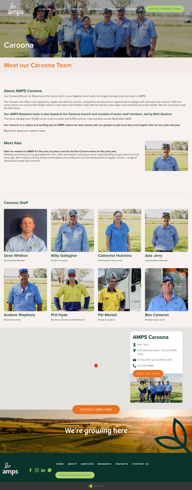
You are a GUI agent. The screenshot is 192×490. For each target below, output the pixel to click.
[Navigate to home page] (16, 9)
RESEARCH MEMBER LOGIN (164, 8)
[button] (47, 9)
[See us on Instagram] (37, 470)
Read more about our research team (24, 131)
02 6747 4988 (145, 365)
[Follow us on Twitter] (49, 470)
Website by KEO (98, 486)
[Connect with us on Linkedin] (43, 470)
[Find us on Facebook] (30, 470)
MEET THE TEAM (148, 374)
